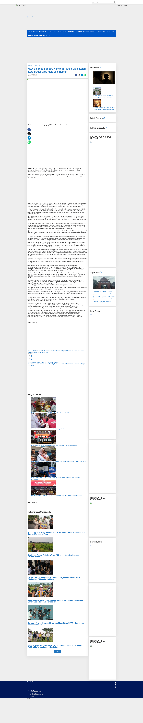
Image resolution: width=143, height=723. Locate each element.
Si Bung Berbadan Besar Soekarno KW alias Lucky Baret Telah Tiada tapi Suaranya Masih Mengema (104, 96)
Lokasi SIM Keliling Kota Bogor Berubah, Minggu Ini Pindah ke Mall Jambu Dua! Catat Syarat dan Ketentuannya (55, 478)
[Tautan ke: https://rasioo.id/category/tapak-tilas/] (101, 272)
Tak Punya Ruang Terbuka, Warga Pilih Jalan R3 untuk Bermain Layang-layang (53, 555)
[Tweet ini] (79, 75)
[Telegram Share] (82, 75)
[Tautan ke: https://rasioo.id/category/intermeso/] (100, 67)
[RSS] (31, 360)
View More (57, 651)
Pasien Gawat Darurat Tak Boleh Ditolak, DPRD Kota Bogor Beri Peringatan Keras (51, 429)
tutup (24, 5)
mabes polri (33, 352)
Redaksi (32, 696)
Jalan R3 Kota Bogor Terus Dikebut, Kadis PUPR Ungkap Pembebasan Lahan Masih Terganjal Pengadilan (56, 601)
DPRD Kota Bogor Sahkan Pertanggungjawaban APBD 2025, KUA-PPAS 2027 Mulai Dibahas (54, 445)
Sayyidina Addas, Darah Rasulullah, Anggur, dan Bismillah (102, 302)
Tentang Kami (33, 693)
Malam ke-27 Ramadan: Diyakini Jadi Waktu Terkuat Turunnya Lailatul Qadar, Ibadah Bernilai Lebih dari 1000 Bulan (104, 108)
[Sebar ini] (76, 75)
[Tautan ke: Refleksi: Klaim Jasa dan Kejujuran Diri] (104, 78)
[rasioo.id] (30, 17)
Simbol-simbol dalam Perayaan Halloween (43, 362)
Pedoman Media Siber (35, 691)
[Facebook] (31, 355)
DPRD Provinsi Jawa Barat (49, 351)
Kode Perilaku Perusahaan (36, 694)
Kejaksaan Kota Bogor (73, 351)
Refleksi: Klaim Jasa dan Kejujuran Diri (102, 85)
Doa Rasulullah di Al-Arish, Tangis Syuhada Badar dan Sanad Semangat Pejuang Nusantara (104, 297)
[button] (114, 2)
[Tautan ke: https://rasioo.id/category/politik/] (106, 128)
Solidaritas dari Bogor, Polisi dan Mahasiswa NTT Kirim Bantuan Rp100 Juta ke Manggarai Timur (56, 533)
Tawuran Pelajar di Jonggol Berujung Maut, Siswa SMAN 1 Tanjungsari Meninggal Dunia (56, 623)
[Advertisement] (86, 17)
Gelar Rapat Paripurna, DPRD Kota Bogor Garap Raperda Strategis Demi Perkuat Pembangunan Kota (56, 495)
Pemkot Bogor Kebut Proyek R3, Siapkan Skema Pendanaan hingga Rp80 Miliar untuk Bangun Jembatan (55, 646)
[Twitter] (31, 357)
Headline (35, 75)
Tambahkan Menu (34, 2)
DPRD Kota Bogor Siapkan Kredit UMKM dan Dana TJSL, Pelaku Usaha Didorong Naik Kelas (54, 412)
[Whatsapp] (84, 75)
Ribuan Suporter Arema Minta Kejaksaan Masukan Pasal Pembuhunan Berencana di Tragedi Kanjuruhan (56, 364)
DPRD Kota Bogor (37, 351)
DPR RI (29, 351)
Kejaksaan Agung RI (61, 351)
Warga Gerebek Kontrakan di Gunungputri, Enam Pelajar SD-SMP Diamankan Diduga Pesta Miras (54, 578)
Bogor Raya (30, 75)
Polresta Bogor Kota (42, 352)
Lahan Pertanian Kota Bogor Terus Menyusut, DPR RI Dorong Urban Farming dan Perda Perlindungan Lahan (58, 461)
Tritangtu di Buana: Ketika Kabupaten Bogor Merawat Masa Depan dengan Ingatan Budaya (102, 292)
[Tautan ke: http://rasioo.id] (104, 118)
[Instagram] (31, 358)
